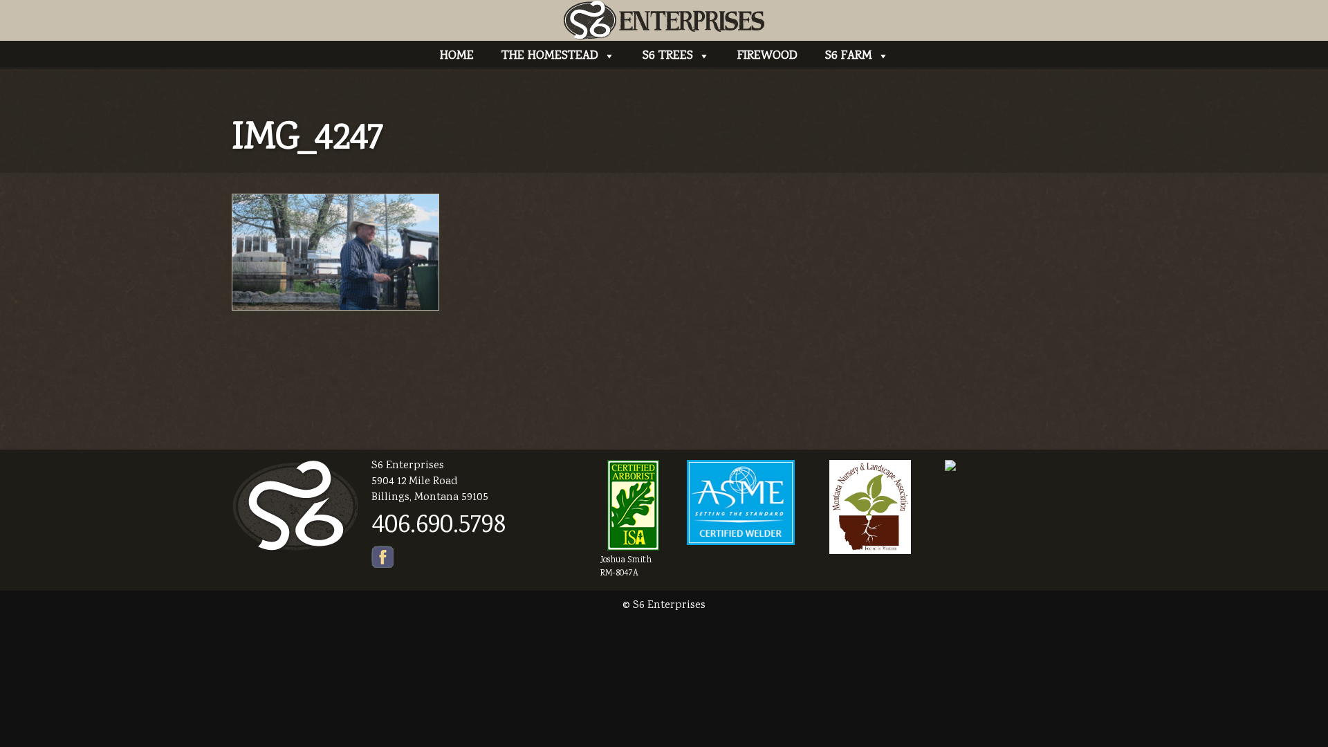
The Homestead (549, 56)
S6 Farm (848, 56)
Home (457, 56)
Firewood (767, 56)
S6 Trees (668, 56)
